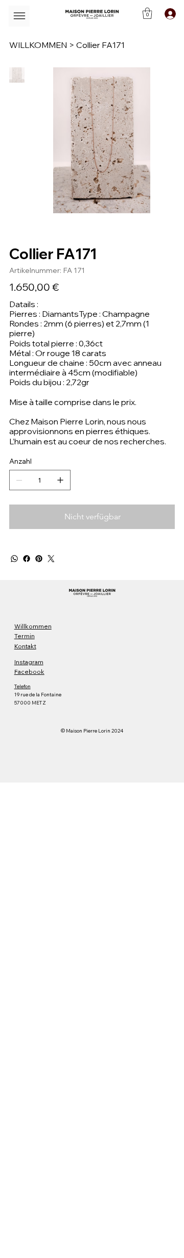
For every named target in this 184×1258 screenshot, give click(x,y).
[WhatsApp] (14, 558)
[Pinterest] (39, 558)
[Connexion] (168, 13)
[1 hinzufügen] (60, 480)
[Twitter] (51, 558)
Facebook (29, 671)
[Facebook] (26, 558)
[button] (147, 13)
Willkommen (33, 626)
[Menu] (19, 16)
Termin (24, 636)
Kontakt (25, 646)
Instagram (28, 662)
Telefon (22, 686)
